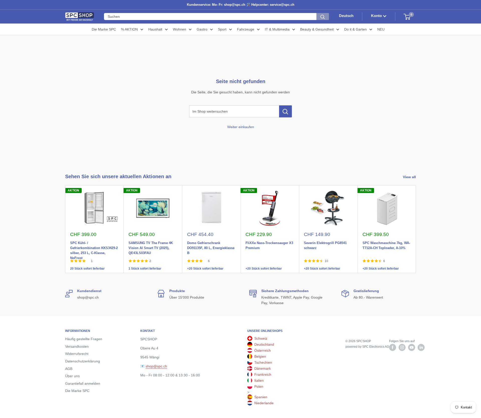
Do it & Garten (355, 29)
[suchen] (322, 16)
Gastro (202, 29)
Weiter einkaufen (240, 127)
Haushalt (155, 29)
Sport (222, 29)
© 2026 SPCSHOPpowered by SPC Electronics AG (367, 343)
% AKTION (129, 29)
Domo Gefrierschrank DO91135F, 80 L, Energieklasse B (210, 242)
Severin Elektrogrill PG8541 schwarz (325, 242)
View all (410, 177)
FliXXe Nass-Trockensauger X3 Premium (269, 242)
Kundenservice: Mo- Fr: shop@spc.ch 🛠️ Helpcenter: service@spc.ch (240, 5)
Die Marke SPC (104, 29)
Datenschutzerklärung (82, 361)
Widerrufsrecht (76, 354)
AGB (68, 369)
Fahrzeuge (245, 29)
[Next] (416, 229)
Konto (377, 16)
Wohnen (179, 29)
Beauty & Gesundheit (317, 29)
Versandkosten (77, 346)
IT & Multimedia (277, 29)
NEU (381, 29)
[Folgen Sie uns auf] (392, 347)
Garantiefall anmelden (82, 383)
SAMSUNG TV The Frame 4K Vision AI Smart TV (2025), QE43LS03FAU (151, 242)
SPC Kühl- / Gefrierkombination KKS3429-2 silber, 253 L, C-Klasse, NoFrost (94, 242)
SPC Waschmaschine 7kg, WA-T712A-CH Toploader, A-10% (386, 242)
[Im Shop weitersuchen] (285, 111)
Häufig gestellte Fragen (83, 339)
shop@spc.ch (156, 366)
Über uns (72, 376)
